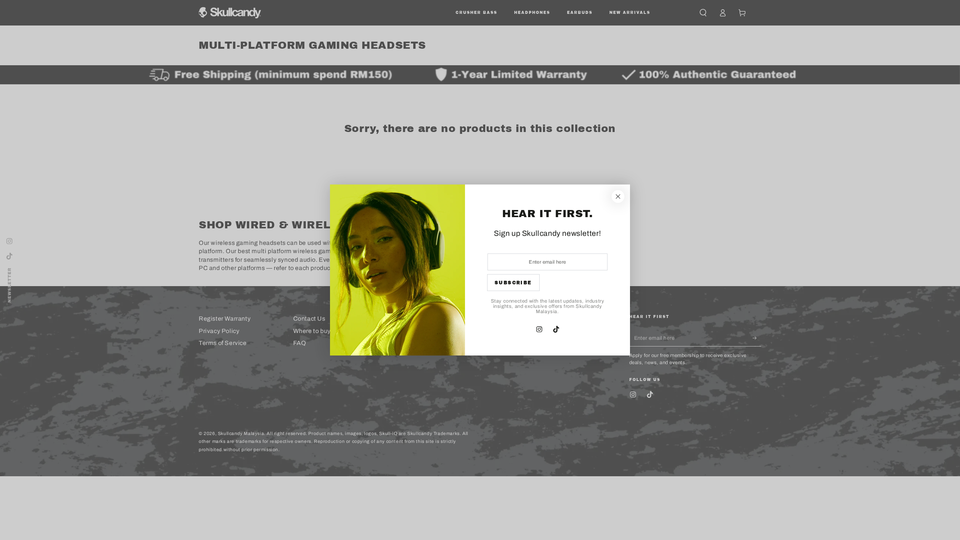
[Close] (618, 196)
